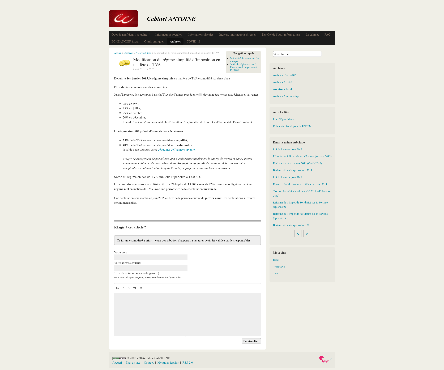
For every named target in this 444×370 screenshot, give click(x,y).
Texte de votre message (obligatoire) (136, 273)
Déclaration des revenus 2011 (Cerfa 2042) (297, 163)
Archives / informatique (286, 96)
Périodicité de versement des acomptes (244, 59)
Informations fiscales (201, 34)
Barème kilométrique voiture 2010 (292, 225)
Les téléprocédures (283, 119)
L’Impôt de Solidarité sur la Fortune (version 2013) (302, 156)
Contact (149, 362)
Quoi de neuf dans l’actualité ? (131, 34)
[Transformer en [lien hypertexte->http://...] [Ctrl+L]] (129, 288)
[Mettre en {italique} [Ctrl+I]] (123, 288)
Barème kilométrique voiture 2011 (292, 170)
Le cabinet (312, 34)
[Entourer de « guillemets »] (141, 288)
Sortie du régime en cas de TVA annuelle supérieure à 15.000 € (244, 67)
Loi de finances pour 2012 (287, 177)
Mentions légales (168, 362)
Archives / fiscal (144, 52)
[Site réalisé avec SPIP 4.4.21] (325, 359)
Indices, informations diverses (237, 34)
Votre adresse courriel (127, 263)
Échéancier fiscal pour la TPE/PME (293, 126)
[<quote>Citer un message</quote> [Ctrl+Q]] (135, 288)
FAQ (327, 34)
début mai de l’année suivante (176, 149)
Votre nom (120, 252)
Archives (175, 41)
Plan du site (133, 362)
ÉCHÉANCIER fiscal (125, 41)
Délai (276, 260)
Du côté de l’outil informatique (281, 34)
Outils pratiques (154, 41)
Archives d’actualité (284, 75)
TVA (276, 274)
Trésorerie (279, 267)
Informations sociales (168, 34)
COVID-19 (193, 41)
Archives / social (282, 82)
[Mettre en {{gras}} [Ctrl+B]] (117, 288)
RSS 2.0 (187, 362)
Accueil (118, 52)
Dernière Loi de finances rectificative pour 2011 (300, 184)
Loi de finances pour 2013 (287, 149)
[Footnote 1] (200, 94)
